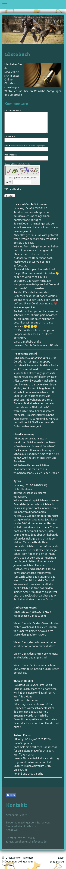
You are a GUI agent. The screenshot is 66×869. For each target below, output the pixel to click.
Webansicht (57, 861)
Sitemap (28, 857)
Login (61, 857)
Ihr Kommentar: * (12, 110)
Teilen (12, 795)
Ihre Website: (10, 154)
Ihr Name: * (9, 136)
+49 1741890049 (25, 837)
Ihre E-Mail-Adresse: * (24, 145)
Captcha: (17, 163)
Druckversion (13, 857)
